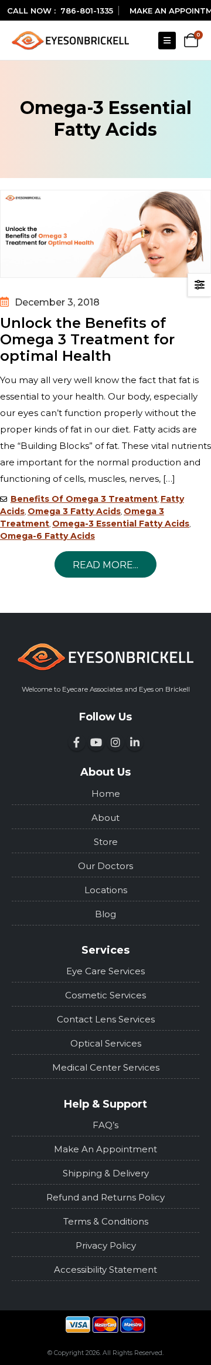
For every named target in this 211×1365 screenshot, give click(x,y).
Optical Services (105, 1043)
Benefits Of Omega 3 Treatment (84, 499)
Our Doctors (105, 865)
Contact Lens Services (106, 1019)
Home (105, 793)
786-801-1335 (86, 10)
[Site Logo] (70, 40)
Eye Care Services (105, 971)
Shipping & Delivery (106, 1173)
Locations (105, 890)
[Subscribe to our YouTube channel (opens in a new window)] (96, 742)
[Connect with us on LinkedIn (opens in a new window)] (135, 742)
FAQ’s (105, 1125)
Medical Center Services (105, 1067)
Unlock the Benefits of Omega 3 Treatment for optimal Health (87, 339)
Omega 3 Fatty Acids (74, 511)
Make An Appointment (105, 1149)
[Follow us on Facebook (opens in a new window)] (77, 742)
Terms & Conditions (105, 1221)
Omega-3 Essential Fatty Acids (120, 523)
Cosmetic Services (105, 995)
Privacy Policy (106, 1245)
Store (106, 841)
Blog (105, 914)
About (105, 817)
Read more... (105, 565)
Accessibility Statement (105, 1269)
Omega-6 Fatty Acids (47, 536)
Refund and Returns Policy (105, 1197)
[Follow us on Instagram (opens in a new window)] (115, 742)
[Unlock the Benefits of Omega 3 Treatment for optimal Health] (105, 234)
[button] (167, 40)
